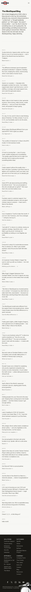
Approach (7, 556)
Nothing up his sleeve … (10, 266)
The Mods (7, 570)
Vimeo (18, 543)
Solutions (7, 539)
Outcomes (20, 539)
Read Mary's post (8, 299)
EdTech (19, 548)
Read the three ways (9, 176)
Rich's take (6, 405)
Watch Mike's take (8, 281)
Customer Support (9, 541)
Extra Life (19, 565)
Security (6, 550)
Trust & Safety (8, 543)
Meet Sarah (6, 60)
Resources (20, 572)
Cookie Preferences (8, 588)
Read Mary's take (8, 122)
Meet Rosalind (7, 390)
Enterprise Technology (7, 546)
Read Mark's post (8, 237)
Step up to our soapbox (9, 432)
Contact (19, 574)
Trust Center (20, 560)
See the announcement (9, 495)
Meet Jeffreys (7, 206)
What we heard (7, 359)
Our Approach (7, 134)
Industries (7, 552)
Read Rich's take (7, 191)
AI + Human (7, 564)
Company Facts (21, 558)
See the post (6, 459)
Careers (19, 567)
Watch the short (7, 468)
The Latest (20, 562)
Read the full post (8, 76)
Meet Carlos (6, 480)
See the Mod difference (10, 314)
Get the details (7, 220)
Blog (18, 569)
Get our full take (7, 376)
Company (20, 556)
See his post (6, 418)
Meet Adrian (6, 328)
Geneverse (20, 546)
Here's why (6, 145)
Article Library (7, 507)
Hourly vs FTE (8, 558)
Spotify (19, 541)
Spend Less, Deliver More (7, 567)
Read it (5, 443)
